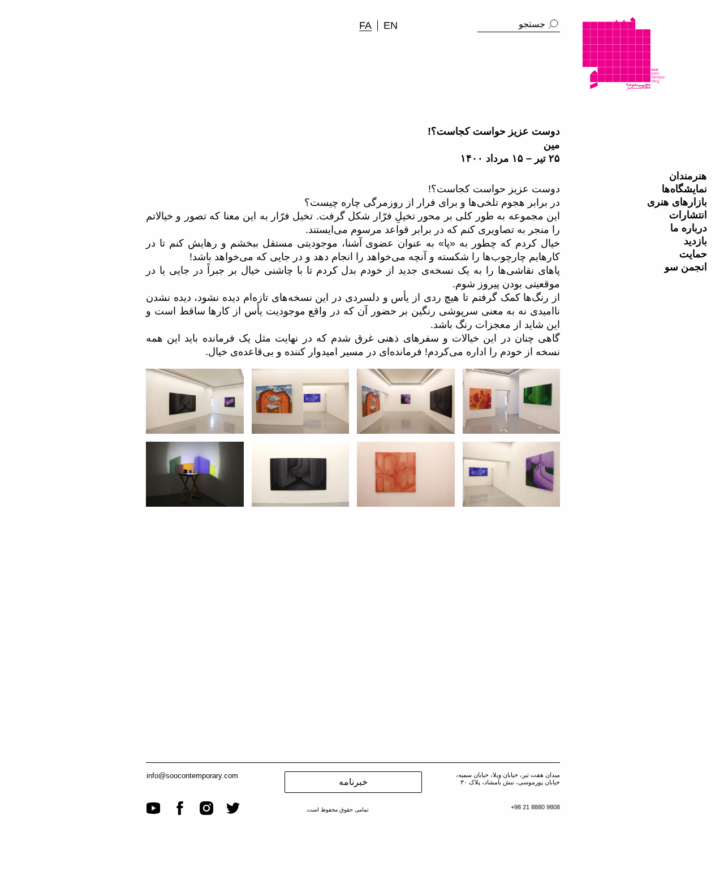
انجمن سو (686, 267)
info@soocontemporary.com (192, 775)
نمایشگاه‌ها (684, 189)
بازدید (695, 241)
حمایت (693, 254)
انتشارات (688, 215)
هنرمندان (688, 176)
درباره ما (688, 228)
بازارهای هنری (677, 202)
